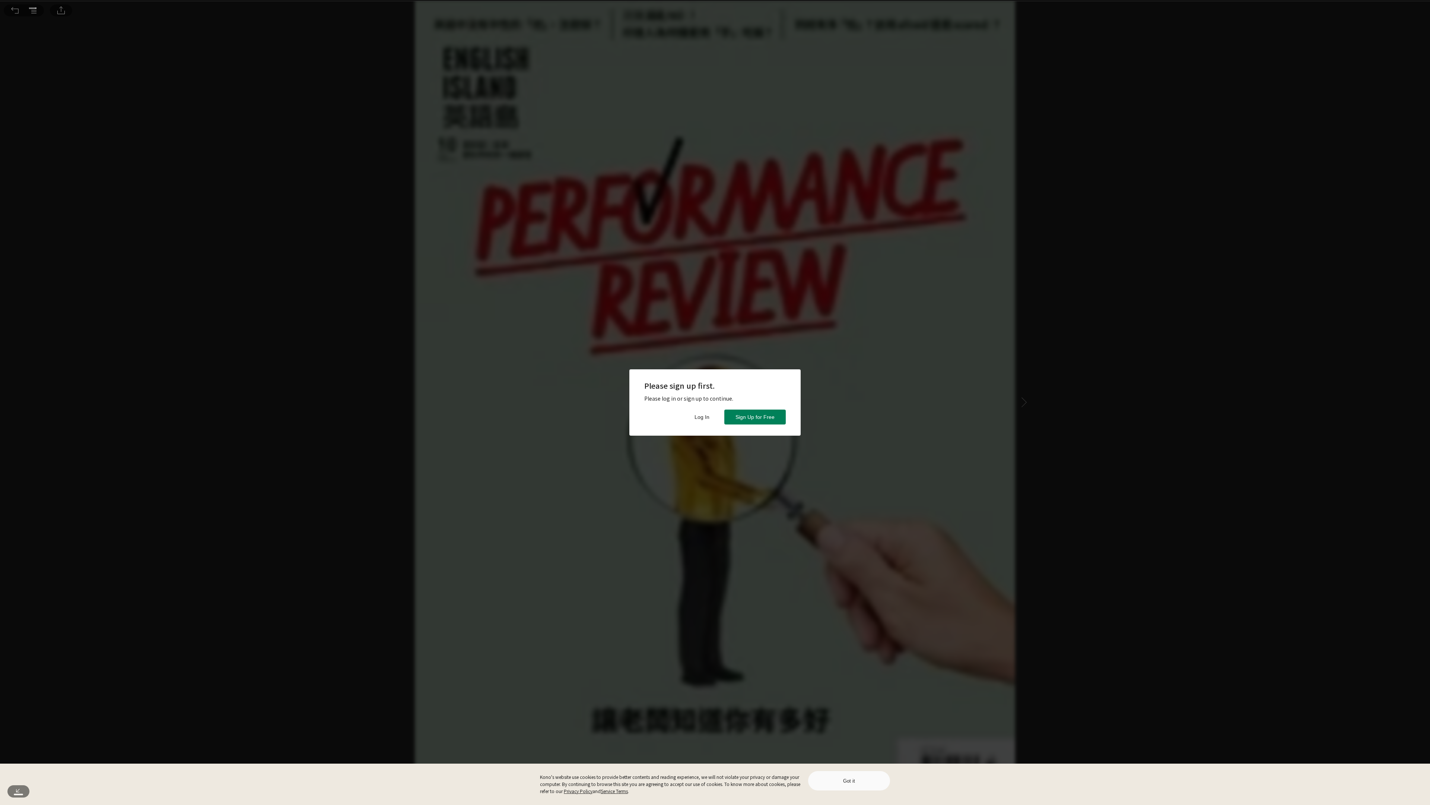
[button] (15, 10)
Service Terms (614, 791)
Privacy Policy (578, 791)
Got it (849, 781)
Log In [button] (702, 417)
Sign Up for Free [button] (755, 417)
